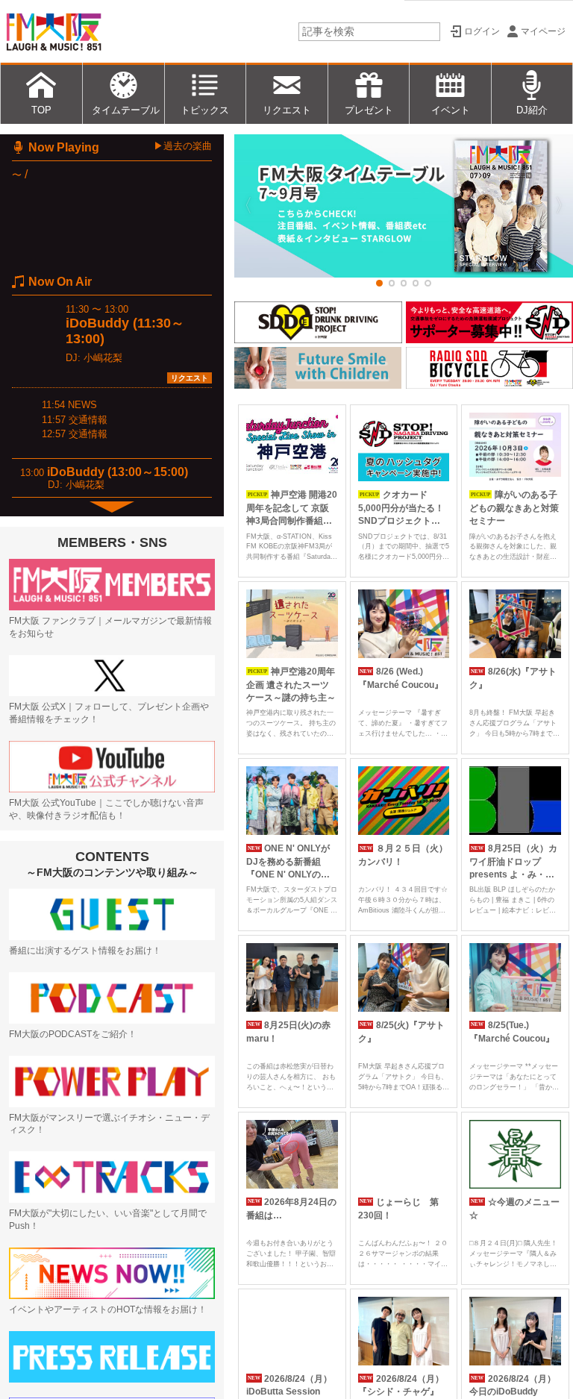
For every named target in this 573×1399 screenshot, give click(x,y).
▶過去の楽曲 (183, 145)
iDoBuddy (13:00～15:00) (117, 472)
